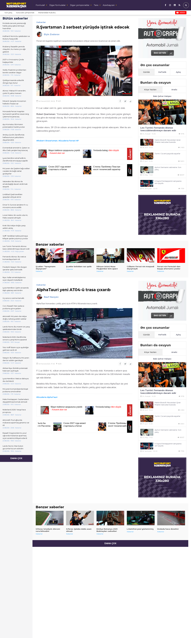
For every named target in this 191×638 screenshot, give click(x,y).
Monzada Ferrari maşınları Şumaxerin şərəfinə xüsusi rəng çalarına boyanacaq (16, 114)
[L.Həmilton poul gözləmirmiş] (141, 518)
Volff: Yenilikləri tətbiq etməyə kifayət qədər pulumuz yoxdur (15, 237)
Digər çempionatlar (79, 5)
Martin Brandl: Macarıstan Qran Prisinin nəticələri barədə (168, 141)
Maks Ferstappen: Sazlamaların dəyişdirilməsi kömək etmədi (16, 400)
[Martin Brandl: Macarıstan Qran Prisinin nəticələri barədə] (146, 142)
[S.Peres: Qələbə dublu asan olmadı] (80, 518)
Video (182, 13)
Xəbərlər (41, 22)
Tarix (96, 5)
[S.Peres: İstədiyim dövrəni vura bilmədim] (50, 518)
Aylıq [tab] (178, 72)
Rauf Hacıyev (51, 297)
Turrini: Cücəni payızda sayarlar (167, 153)
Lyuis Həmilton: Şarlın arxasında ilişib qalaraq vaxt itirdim (16, 289)
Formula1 (40, 5)
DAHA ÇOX (16, 458)
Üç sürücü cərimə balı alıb (13, 298)
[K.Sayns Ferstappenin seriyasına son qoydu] (146, 183)
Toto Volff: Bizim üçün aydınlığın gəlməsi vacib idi (16, 348)
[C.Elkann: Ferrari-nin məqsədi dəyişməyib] (141, 255)
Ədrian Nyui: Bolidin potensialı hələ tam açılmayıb (15, 369)
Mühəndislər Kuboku (47, 13)
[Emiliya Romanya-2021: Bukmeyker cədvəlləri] (110, 518)
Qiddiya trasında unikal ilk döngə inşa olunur (13, 81)
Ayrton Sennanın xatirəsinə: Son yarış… (168, 168)
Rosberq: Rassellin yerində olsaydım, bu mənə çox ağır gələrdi (14, 49)
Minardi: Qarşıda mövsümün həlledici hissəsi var (14, 102)
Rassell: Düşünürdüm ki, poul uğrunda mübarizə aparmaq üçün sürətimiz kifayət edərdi (15, 435)
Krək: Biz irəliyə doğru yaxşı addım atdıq (14, 226)
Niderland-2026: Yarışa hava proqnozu (14, 411)
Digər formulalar (57, 5)
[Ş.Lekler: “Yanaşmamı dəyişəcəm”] (50, 255)
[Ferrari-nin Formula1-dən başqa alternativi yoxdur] (171, 255)
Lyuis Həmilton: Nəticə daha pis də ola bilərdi (16, 379)
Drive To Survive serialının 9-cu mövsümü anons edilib (15, 206)
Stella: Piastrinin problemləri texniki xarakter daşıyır (14, 71)
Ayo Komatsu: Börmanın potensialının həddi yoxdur (14, 125)
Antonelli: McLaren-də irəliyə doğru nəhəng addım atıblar (15, 317)
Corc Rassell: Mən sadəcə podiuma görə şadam (13, 307)
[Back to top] (184, 631)
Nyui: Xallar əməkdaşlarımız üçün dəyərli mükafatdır (14, 278)
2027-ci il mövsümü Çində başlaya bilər (13, 60)
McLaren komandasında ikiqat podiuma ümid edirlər (15, 390)
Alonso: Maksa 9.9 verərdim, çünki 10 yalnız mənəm (14, 92)
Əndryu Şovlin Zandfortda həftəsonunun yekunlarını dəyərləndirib (13, 137)
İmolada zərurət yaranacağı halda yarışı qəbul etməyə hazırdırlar (14, 25)
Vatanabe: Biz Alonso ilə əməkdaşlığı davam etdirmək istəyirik (15, 184)
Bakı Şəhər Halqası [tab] (162, 96)
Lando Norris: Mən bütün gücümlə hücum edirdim (13, 447)
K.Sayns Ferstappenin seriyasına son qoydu (168, 182)
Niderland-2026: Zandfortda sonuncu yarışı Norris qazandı (15, 338)
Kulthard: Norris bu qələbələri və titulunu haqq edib (16, 37)
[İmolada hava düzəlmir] (171, 518)
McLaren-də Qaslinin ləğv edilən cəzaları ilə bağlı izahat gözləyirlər (16, 171)
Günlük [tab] (146, 72)
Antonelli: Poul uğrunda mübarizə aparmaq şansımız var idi (16, 422)
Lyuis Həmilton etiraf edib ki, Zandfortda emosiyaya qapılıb (15, 159)
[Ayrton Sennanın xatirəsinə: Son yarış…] (146, 169)
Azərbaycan (109, 5)
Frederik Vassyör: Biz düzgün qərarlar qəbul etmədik (15, 268)
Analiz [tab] (174, 89)
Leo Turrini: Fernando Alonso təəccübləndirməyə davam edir (16, 247)
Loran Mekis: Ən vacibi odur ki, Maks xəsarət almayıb (15, 216)
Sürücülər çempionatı (25, 13)
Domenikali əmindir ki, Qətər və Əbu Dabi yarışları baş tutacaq (16, 149)
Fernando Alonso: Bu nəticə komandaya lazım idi (14, 258)
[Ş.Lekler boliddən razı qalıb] (80, 255)
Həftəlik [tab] (162, 72)
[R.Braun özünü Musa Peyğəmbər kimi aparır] (110, 255)
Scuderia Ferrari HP (69, 141)
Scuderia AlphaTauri (47, 397)
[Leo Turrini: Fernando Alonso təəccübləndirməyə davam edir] (162, 112)
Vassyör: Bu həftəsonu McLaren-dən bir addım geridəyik (16, 359)
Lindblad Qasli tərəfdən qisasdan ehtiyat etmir (12, 195)
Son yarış (8, 13)
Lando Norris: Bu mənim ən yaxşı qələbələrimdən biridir (16, 328)
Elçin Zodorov (52, 34)
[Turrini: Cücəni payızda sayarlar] (146, 155)
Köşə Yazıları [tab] (150, 89)
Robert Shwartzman (48, 141)
